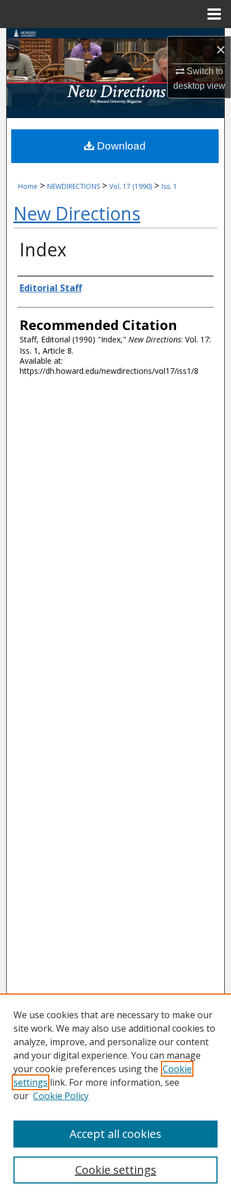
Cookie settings (115, 1169)
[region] (115, 1095)
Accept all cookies (115, 1133)
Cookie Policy (61, 1096)
